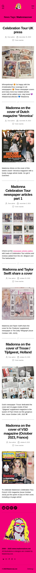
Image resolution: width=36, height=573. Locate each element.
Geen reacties (19, 40)
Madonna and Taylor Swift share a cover (18, 271)
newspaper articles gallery (23, 251)
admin (13, 37)
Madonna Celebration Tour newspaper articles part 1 (18, 192)
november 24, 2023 (25, 120)
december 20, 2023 (25, 37)
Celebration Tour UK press (18, 30)
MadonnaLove (12, 569)
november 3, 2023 (25, 203)
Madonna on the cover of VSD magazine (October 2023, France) (18, 431)
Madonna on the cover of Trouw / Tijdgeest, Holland (17, 348)
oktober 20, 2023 (25, 278)
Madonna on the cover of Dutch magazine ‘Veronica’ (18, 112)
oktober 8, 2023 (25, 442)
